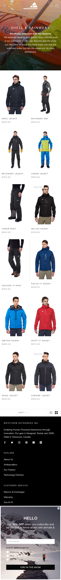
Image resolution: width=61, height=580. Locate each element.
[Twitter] (12, 442)
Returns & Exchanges (14, 492)
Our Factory (9, 469)
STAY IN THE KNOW (30, 567)
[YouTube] (34, 442)
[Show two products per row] (56, 412)
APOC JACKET (9, 119)
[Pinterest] (26, 442)
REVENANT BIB (39, 119)
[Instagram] (19, 442)
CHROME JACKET (40, 396)
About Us (8, 459)
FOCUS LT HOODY (41, 284)
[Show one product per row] (51, 412)
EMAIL (8, 537)
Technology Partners (14, 474)
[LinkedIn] (41, 442)
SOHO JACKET (10, 396)
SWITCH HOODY (11, 341)
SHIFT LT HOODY (40, 341)
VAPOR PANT (9, 229)
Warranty (8, 497)
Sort (22, 412)
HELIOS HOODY (39, 229)
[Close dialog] (58, 508)
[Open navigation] (4, 6)
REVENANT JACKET (12, 174)
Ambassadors (10, 464)
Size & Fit (8, 502)
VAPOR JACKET (39, 174)
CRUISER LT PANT (11, 286)
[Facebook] (5, 442)
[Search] (51, 6)
